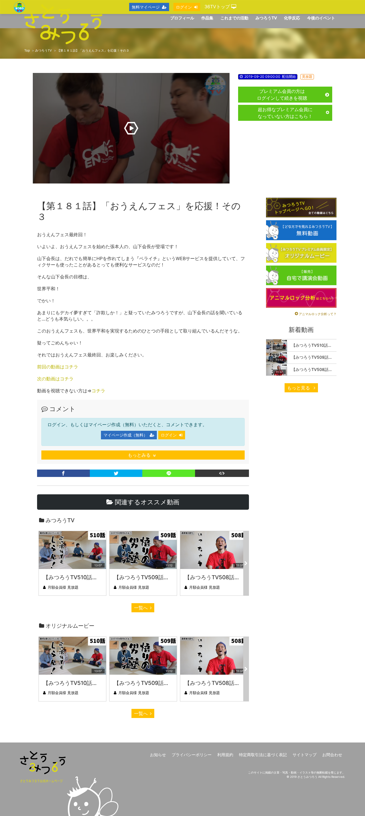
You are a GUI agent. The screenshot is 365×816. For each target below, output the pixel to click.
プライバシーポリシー (192, 754)
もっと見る (299, 388)
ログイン (169, 435)
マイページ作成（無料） (125, 435)
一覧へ (141, 608)
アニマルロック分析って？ (317, 314)
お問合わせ (332, 754)
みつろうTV (43, 50)
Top (27, 50)
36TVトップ (217, 6)
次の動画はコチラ (55, 379)
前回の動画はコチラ (57, 367)
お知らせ (158, 754)
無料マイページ (146, 7)
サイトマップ (305, 754)
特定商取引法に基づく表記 (263, 754)
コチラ (98, 390)
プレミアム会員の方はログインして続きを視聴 (282, 94)
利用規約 (225, 754)
